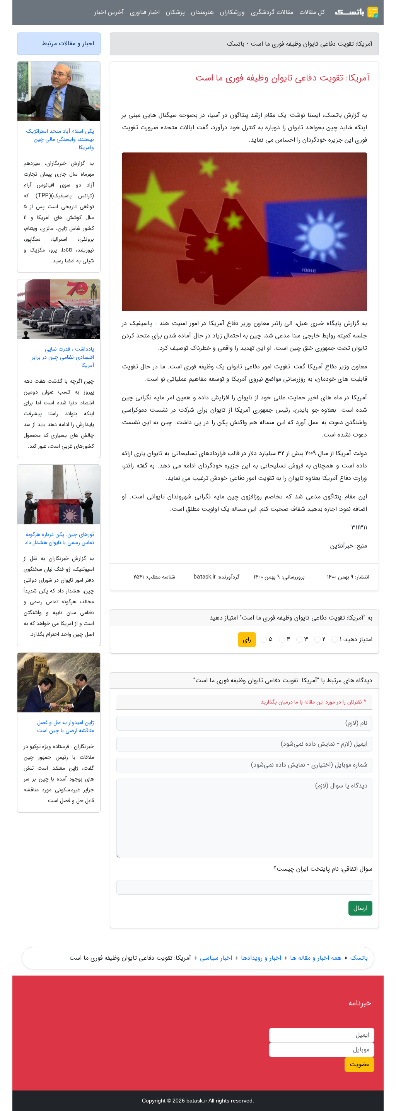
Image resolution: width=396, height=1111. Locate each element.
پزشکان (175, 12)
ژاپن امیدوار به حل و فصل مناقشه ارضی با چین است (65, 727)
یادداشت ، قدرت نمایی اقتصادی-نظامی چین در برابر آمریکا (63, 357)
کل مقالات (312, 12)
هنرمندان (202, 12)
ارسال (360, 908)
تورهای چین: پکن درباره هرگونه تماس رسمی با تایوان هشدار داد (59, 539)
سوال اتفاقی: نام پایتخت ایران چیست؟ (322, 869)
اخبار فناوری (145, 12)
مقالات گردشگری (272, 12)
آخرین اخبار (109, 12)
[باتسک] (356, 12)
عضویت (359, 1064)
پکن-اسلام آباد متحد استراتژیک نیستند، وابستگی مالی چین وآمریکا (60, 139)
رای (247, 639)
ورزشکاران (232, 12)
